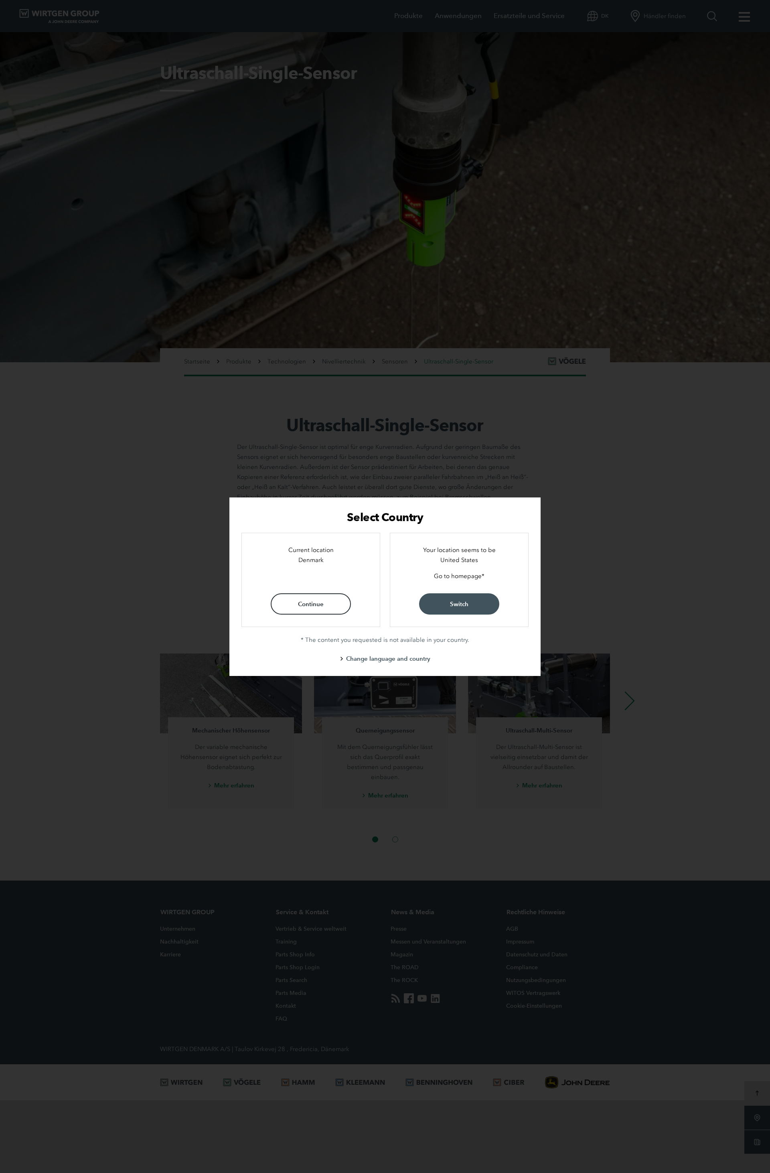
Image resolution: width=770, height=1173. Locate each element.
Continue (311, 604)
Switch (459, 604)
